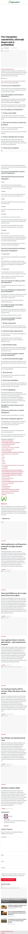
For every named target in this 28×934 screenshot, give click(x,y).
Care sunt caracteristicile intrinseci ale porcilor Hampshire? (13, 465)
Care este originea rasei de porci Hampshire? (11, 442)
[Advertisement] (14, 19)
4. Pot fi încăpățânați (5, 488)
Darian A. (7, 48)
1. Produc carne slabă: (6, 445)
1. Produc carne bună (6, 476)
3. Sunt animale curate (6, 479)
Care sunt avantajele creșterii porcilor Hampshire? (12, 475)
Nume (2, 855)
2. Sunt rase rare (5, 484)
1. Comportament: (5, 466)
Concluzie (4, 494)
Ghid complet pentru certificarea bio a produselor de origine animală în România (13, 546)
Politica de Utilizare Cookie (7, 931)
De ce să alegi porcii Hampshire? (8, 444)
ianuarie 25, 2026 (12, 908)
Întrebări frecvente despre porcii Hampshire (10, 489)
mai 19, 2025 (9, 569)
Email (2, 861)
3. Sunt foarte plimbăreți (6, 486)
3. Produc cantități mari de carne (8, 449)
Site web (3, 867)
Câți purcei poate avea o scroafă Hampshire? (10, 491)
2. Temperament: (5, 468)
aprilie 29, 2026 (6, 901)
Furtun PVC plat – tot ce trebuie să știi (11, 899)
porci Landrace (15, 82)
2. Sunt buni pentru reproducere (8, 478)
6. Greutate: (4, 463)
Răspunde (6, 825)
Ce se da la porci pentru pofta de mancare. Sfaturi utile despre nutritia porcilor (13, 691)
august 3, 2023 (14, 48)
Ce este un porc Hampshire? (7, 440)
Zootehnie (3, 540)
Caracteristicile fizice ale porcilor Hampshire (10, 453)
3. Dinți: (3, 458)
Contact (3, 933)
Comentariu (4, 837)
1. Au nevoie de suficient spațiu (8, 483)
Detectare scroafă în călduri (10, 788)
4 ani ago (7, 819)
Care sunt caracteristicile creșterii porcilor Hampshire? (13, 452)
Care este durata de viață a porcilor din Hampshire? (12, 470)
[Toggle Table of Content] (14, 439)
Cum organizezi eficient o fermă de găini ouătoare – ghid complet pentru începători (13, 642)
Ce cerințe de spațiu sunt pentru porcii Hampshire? (12, 473)
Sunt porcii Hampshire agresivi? (8, 492)
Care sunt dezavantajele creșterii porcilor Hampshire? (12, 481)
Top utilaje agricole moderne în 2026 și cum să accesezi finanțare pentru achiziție (17, 921)
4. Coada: (3, 460)
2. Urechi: (3, 457)
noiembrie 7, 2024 (10, 714)
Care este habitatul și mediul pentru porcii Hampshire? (13, 471)
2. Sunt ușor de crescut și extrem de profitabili (10, 447)
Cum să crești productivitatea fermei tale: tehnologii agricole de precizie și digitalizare (17, 913)
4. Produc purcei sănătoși (6, 450)
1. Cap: (3, 455)
